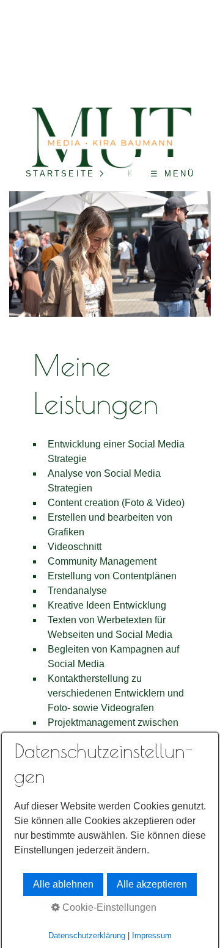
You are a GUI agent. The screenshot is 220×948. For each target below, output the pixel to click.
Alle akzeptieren (152, 884)
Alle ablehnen (63, 884)
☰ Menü (172, 173)
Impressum (152, 935)
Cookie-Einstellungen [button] (108, 907)
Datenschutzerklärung (86, 935)
